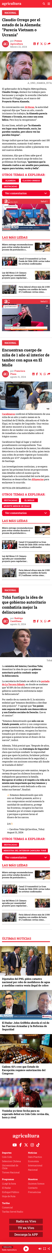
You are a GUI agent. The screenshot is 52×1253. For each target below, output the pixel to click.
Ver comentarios (16, 193)
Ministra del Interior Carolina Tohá (25, 850)
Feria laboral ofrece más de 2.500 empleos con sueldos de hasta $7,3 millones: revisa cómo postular (34, 289)
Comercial (7, 1207)
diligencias (37, 479)
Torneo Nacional (11, 1172)
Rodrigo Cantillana (16, 620)
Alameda (10, 180)
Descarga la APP (26, 1234)
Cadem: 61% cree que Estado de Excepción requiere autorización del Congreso (23, 1070)
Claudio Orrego (31, 180)
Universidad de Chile (10, 1167)
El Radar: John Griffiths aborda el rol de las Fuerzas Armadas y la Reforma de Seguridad (25, 1026)
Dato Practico (35, 1156)
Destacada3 (10, 186)
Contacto (32, 1187)
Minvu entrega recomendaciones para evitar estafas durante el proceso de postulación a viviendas (17, 247)
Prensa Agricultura (16, 42)
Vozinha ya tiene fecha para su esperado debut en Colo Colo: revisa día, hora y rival (25, 1114)
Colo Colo (7, 1156)
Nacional (10, 12)
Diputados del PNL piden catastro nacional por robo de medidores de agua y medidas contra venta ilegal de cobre (26, 982)
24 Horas (29, 107)
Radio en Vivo (26, 1221)
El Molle (29, 500)
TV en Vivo (26, 1228)
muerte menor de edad (17, 506)
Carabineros (8, 413)
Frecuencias (34, 1192)
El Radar (6, 1187)
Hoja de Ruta (8, 1196)
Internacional (35, 1165)
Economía (33, 1161)
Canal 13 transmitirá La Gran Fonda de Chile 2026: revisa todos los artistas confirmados (34, 261)
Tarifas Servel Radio (12, 1211)
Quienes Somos (36, 1183)
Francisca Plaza (17, 372)
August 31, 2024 (15, 832)
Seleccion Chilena (11, 1161)
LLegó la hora (9, 1183)
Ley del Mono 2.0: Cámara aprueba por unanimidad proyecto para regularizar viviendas (14, 275)
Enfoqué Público (10, 1192)
